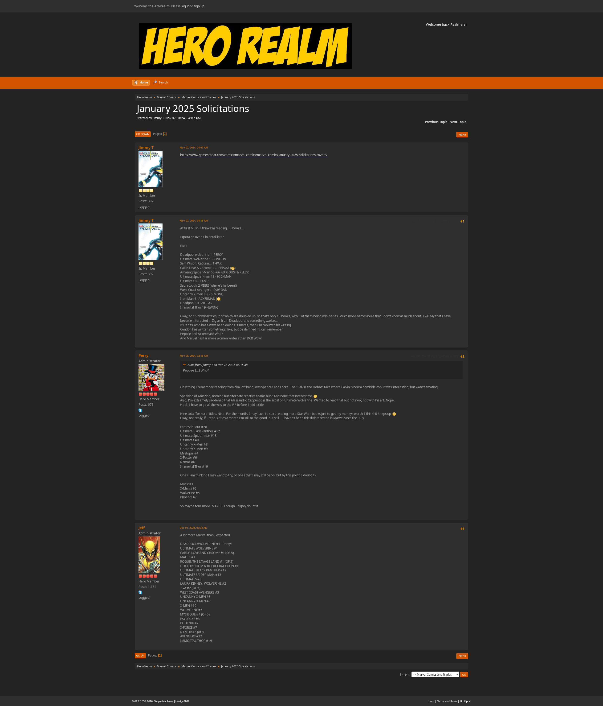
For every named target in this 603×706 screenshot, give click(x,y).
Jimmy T (146, 147)
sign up (199, 6)
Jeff (142, 527)
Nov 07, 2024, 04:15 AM (194, 220)
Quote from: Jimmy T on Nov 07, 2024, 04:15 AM (217, 365)
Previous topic (436, 122)
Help (431, 701)
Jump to (405, 674)
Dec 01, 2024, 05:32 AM (194, 527)
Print (462, 134)
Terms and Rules (447, 701)
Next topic (458, 122)
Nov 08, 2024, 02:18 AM (194, 355)
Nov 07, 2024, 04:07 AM (194, 147)
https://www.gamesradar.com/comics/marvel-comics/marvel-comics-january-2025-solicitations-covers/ (253, 155)
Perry (143, 355)
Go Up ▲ (465, 701)
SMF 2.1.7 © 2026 (142, 701)
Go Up (140, 655)
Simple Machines (163, 701)
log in (185, 6)
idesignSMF (182, 701)
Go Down (142, 134)
